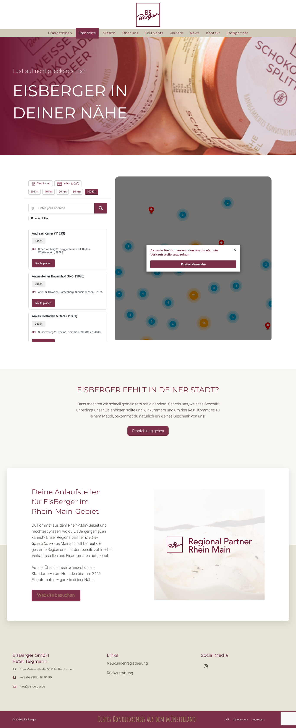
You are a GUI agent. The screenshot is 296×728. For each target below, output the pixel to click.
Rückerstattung (120, 673)
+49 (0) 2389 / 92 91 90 (36, 677)
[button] (165, 33)
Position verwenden (193, 264)
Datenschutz (240, 719)
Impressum (258, 719)
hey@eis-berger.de (32, 686)
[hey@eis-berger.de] (16, 686)
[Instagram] (206, 666)
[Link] (87, 595)
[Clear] (39, 218)
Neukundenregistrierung (127, 663)
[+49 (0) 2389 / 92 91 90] (16, 677)
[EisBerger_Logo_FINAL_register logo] (148, 15)
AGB (226, 719)
